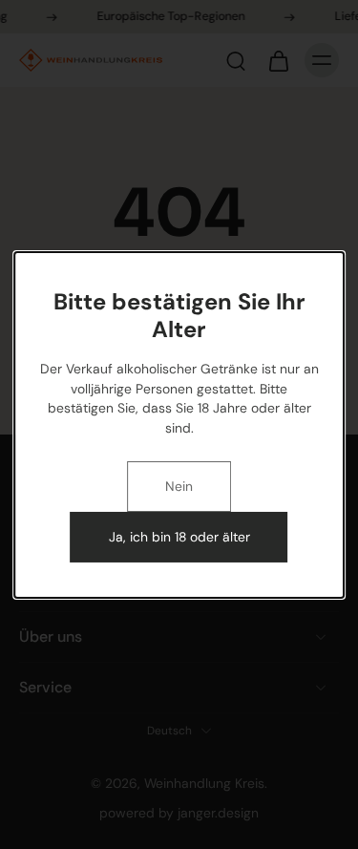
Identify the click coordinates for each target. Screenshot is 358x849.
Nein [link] (179, 486)
